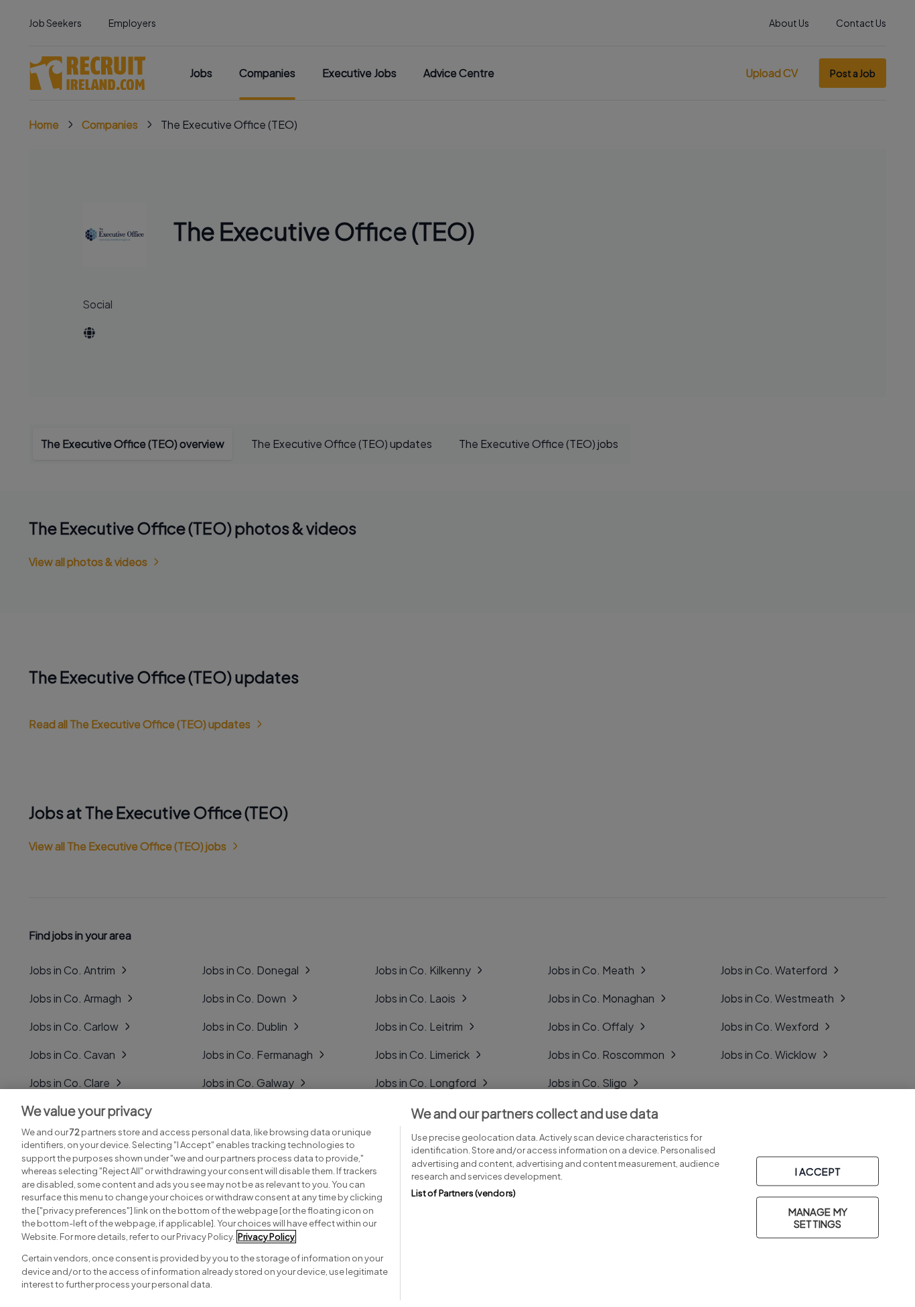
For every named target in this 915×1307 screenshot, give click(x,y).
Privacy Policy (266, 1236)
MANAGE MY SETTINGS (817, 1217)
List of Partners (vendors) (463, 1193)
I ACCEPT (818, 1171)
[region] (457, 1198)
